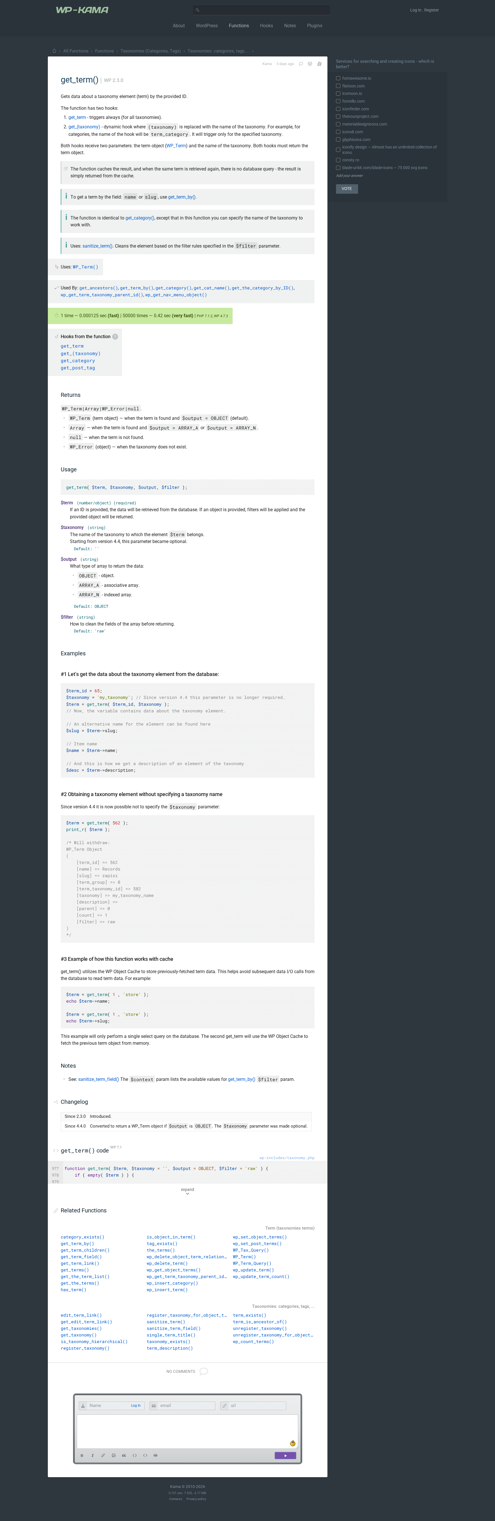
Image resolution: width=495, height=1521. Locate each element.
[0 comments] (300, 64)
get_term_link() (80, 1263)
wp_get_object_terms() (174, 1270)
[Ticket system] (319, 63)
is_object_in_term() (171, 1237)
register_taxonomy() (85, 1348)
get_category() (139, 218)
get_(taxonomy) (84, 127)
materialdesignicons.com (364, 124)
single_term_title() (171, 1335)
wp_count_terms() (253, 1341)
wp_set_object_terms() (260, 1237)
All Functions (76, 51)
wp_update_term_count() (261, 1276)
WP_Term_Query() (252, 1263)
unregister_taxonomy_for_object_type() (274, 1335)
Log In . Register (424, 10)
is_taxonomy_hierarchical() (94, 1341)
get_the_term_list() (85, 1276)
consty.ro (350, 160)
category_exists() (83, 1237)
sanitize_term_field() (98, 1079)
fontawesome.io (356, 78)
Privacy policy (196, 1499)
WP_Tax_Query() (251, 1250)
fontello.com (353, 101)
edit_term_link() (81, 1315)
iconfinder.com (355, 109)
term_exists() (249, 1315)
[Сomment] (285, 1455)
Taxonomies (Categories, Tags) (151, 51)
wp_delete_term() (167, 1263)
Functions (104, 51)
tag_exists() (162, 1243)
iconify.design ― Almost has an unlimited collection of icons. (389, 149)
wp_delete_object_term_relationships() (187, 1256)
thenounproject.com (360, 116)
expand (187, 1189)
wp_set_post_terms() (257, 1243)
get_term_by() (182, 197)
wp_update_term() (253, 1270)
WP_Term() (244, 1256)
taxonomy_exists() (168, 1341)
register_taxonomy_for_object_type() (187, 1315)
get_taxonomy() (79, 1335)
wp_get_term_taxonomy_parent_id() (187, 1276)
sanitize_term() (97, 246)
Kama (267, 64)
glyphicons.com (356, 139)
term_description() (170, 1348)
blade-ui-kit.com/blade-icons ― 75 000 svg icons (384, 167)
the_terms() (161, 1250)
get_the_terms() (80, 1283)
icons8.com (352, 132)
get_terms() (75, 1270)
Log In (136, 1406)
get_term (77, 117)
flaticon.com (353, 86)
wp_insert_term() (167, 1289)
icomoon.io (352, 93)
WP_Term (176, 145)
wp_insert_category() (172, 1283)
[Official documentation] (310, 63)
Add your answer (349, 175)
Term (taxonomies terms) (290, 1228)
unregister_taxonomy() (260, 1328)
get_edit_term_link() (86, 1321)
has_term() (74, 1289)
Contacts (175, 1499)
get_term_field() (81, 1256)
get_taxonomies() (81, 1328)
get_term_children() (85, 1250)
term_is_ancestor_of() (260, 1321)
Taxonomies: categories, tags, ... (219, 51)
